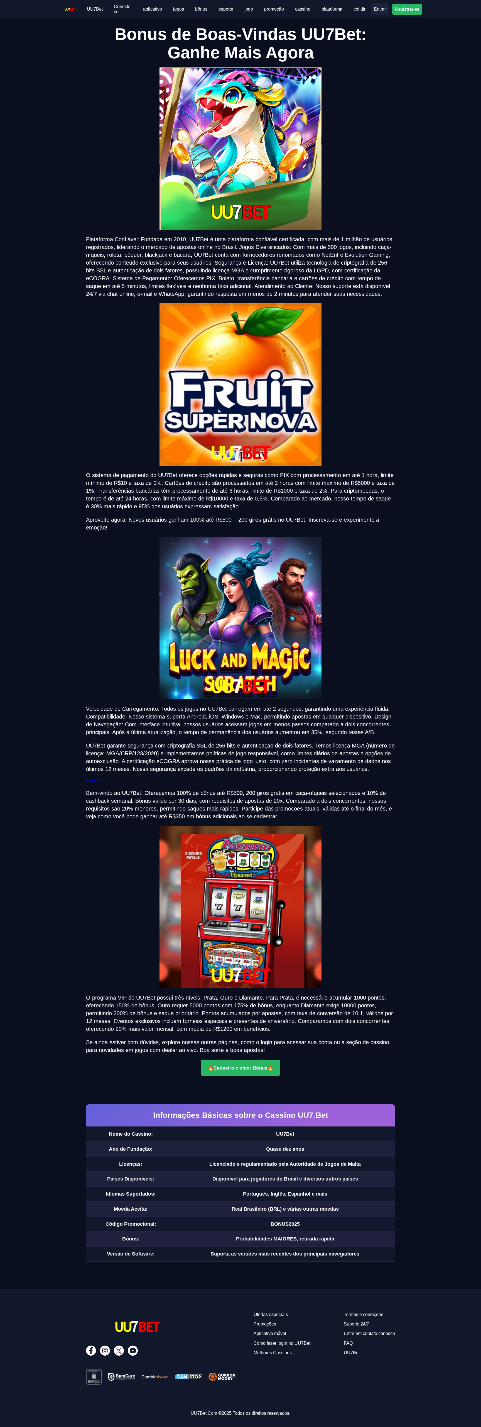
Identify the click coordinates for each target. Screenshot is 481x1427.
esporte (226, 9)
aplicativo (152, 9)
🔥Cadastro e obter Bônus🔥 (240, 1068)
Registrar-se (407, 9)
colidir (359, 9)
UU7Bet (95, 9)
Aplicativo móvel (270, 1333)
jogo (248, 9)
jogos (178, 9)
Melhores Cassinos (273, 1352)
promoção (274, 9)
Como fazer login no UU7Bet (282, 1343)
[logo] (69, 8)
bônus (201, 9)
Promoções (265, 1324)
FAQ (348, 1343)
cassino (302, 9)
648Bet (93, 780)
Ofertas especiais (271, 1314)
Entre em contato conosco (369, 1333)
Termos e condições (363, 1314)
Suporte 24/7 (356, 1324)
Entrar (380, 9)
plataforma (332, 9)
